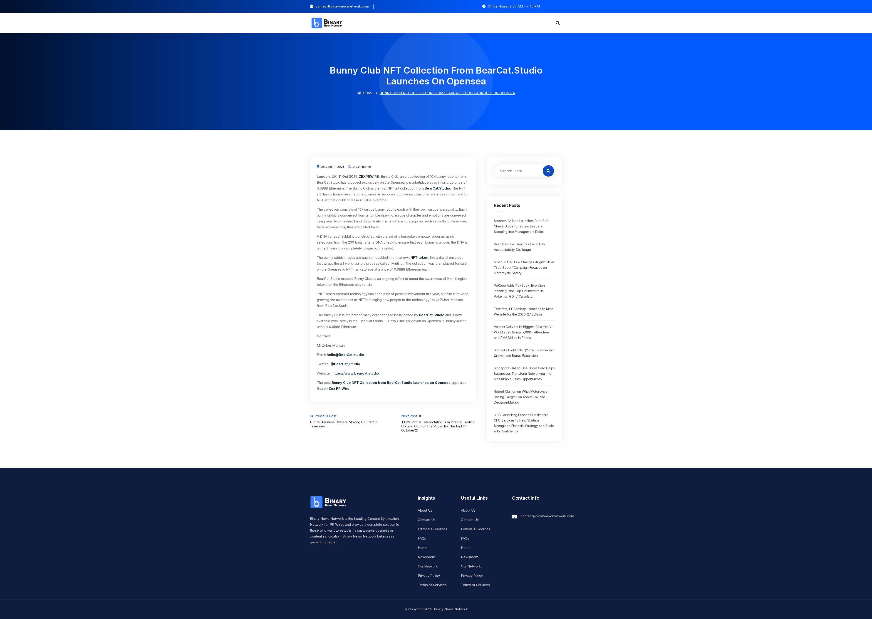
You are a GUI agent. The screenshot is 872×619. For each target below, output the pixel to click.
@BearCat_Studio (345, 364)
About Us (425, 510)
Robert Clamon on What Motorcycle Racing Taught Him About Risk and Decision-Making (520, 397)
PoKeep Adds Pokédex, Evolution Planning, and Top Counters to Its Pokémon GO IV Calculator (519, 291)
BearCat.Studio (437, 188)
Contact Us (427, 520)
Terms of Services (432, 585)
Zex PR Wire (339, 388)
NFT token (419, 257)
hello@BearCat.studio (345, 355)
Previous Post (344, 421)
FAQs (422, 538)
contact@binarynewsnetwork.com (547, 516)
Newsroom (426, 557)
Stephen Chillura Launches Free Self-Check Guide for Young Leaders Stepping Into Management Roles (522, 226)
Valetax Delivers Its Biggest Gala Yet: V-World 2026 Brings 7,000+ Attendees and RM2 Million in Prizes (523, 332)
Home (367, 93)
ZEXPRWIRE (369, 176)
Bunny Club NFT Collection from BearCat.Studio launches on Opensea (391, 382)
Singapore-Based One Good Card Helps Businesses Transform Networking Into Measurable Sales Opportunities (524, 373)
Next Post (438, 423)
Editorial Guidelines (432, 529)
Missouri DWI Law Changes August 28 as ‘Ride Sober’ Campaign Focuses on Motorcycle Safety (524, 267)
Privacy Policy (429, 575)
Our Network (428, 566)
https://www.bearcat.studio (355, 373)
